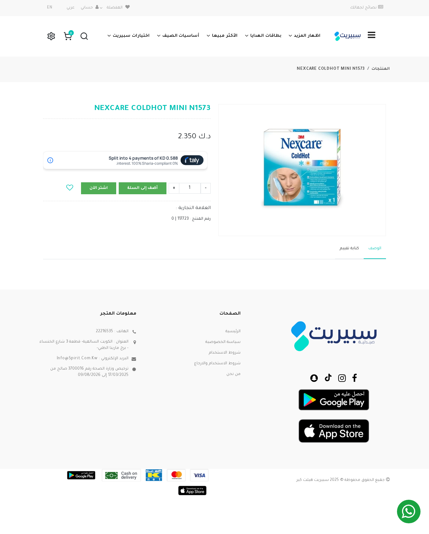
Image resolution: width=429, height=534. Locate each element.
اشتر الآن (99, 188)
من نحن (233, 374)
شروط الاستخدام (225, 353)
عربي (70, 8)
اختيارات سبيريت (131, 36)
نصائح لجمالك (363, 8)
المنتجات (381, 69)
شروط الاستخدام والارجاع (217, 363)
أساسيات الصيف (180, 36)
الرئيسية (233, 331)
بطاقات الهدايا (265, 36)
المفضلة (114, 8)
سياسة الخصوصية (223, 342)
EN (49, 8)
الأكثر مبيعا (224, 36)
